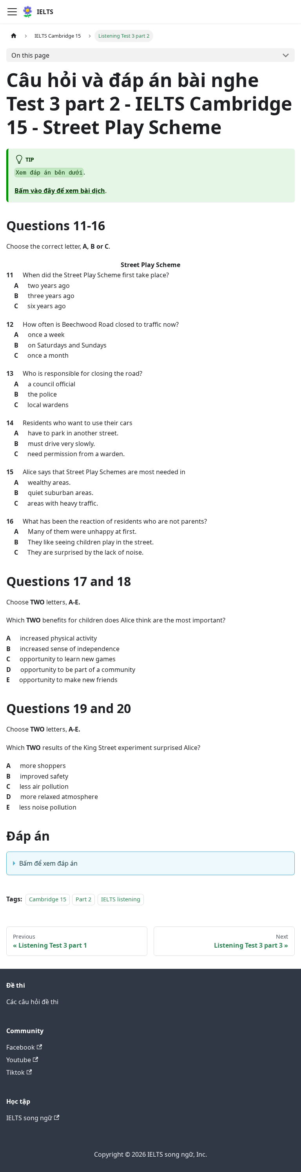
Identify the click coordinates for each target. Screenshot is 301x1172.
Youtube (18, 1060)
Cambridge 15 (47, 899)
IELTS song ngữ (29, 1118)
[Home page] (13, 36)
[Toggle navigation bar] (12, 12)
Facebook (20, 1047)
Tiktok (15, 1072)
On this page (30, 55)
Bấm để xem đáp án (48, 863)
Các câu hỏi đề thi (32, 1001)
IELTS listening (120, 899)
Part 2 (83, 899)
